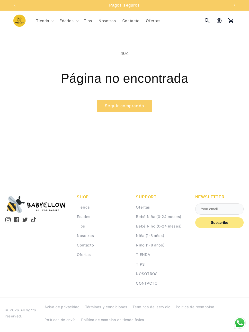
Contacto (85, 245)
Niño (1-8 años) (150, 245)
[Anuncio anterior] (14, 5)
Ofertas (84, 254)
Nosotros (85, 235)
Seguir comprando (124, 105)
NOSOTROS (147, 273)
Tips (81, 226)
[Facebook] (16, 219)
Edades (83, 216)
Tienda (83, 207)
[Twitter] (25, 219)
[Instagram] (8, 219)
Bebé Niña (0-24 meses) (158, 216)
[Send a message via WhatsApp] (240, 323)
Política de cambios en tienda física (112, 320)
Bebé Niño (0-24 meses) (159, 226)
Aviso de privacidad (62, 307)
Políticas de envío (60, 320)
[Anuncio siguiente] (234, 5)
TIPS (140, 264)
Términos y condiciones (106, 307)
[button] (44, 20)
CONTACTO (146, 283)
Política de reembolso (195, 307)
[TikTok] (33, 219)
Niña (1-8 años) (150, 235)
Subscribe (219, 222)
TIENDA (143, 254)
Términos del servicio (151, 307)
